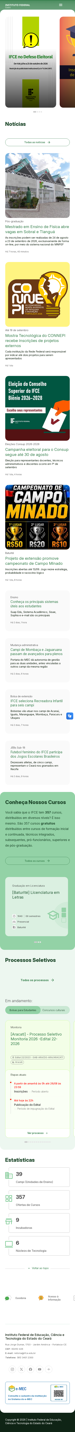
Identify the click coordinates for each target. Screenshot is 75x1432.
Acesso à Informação (71, 23)
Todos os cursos (37, 860)
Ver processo (37, 1133)
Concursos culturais (53, 1010)
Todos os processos (38, 980)
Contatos (73, 23)
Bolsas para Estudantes (23, 1010)
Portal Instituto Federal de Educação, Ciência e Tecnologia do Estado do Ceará (21, 5)
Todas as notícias (37, 142)
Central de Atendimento (70, 24)
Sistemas (68, 24)
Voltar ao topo (40, 1268)
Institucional (68, 23)
